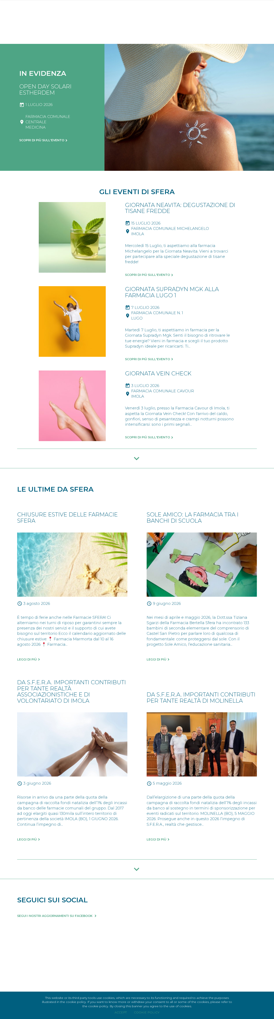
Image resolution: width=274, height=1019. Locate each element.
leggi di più (27, 659)
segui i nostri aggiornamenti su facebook (55, 916)
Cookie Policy (146, 1012)
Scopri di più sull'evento (41, 140)
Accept (121, 1012)
